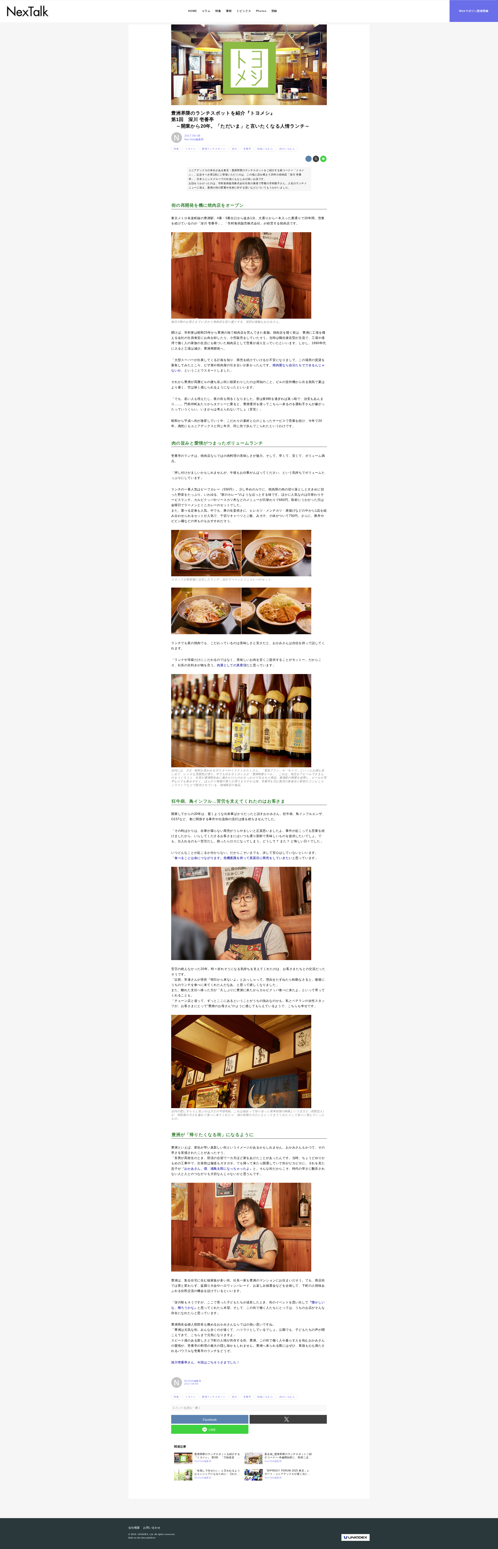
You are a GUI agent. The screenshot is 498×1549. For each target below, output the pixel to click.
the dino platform (146, 1538)
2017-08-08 (192, 135)
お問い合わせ (151, 1527)
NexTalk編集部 (194, 139)
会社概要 (134, 1527)
